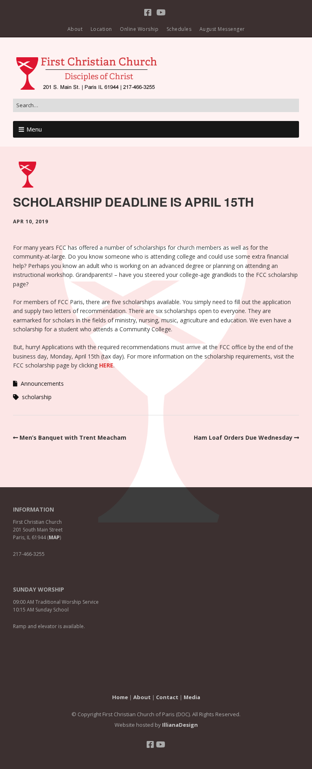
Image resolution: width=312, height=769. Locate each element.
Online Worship (139, 29)
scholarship (37, 397)
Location (101, 29)
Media (192, 697)
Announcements (42, 383)
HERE (106, 365)
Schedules (179, 29)
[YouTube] (161, 12)
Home (120, 697)
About (75, 29)
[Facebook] (149, 12)
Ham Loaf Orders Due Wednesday (243, 437)
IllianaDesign (180, 724)
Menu (34, 129)
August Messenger (222, 29)
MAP (54, 537)
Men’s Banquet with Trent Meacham (73, 437)
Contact (167, 697)
